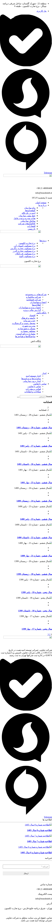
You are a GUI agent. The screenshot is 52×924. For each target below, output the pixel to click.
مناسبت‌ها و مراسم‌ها (31, 378)
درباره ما (42, 205)
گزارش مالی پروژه (32, 310)
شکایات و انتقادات (32, 391)
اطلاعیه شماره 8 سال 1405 (39, 830)
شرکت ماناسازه (33, 297)
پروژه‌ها (43, 240)
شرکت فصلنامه (33, 299)
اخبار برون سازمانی (32, 381)
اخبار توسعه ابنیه (33, 376)
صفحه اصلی (40, 202)
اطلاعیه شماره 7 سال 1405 (39, 841)
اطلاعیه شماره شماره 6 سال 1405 (36, 852)
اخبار (44, 373)
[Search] (18, 397)
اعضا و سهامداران (38, 302)
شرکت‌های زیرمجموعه (35, 294)
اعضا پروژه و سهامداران (30, 307)
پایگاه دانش (41, 313)
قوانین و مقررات (33, 389)
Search (49, 396)
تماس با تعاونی (39, 384)
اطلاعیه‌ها (36, 305)
